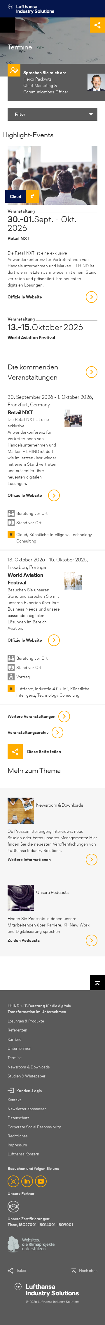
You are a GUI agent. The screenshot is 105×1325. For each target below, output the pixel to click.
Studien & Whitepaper (27, 1076)
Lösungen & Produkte (26, 1021)
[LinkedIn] (27, 1181)
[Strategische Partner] (13, 1206)
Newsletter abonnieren (27, 1109)
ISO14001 (46, 1225)
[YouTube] (41, 1181)
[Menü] (7, 25)
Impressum (17, 1145)
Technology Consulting (58, 695)
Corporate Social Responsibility (34, 1127)
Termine (15, 1058)
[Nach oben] (97, 982)
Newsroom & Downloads (29, 1067)
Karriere (14, 1039)
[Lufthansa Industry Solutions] (31, 9)
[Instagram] (13, 1181)
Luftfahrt (24, 689)
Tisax (12, 1225)
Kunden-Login (29, 1091)
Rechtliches (17, 1136)
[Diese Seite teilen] (97, 25)
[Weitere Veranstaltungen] (91, 372)
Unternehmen (19, 1048)
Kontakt (14, 1100)
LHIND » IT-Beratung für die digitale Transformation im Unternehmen (39, 1009)
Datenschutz (18, 1118)
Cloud (15, 197)
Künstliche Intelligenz (49, 535)
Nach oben (88, 1271)
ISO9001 (65, 1225)
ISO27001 (27, 1225)
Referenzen (17, 1030)
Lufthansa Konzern (23, 1154)
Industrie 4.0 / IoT (51, 689)
